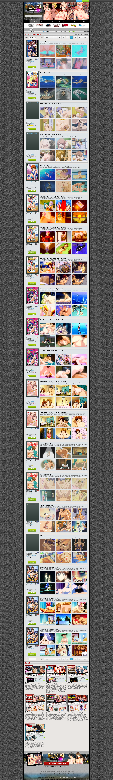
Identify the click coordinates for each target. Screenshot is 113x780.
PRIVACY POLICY (68, 771)
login (79, 1)
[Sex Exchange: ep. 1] (32, 488)
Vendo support (71, 773)
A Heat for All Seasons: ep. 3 (49, 598)
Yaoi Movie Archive (30, 723)
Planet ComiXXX (71, 694)
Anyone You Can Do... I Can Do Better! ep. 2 (53, 381)
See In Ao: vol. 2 (45, 73)
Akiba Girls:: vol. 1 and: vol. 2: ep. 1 (51, 134)
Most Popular (53, 22)
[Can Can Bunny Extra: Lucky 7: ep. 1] (32, 365)
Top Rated (44, 22)
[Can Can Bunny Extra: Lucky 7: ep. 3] (32, 303)
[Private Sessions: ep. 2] (31, 504)
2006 (31, 459)
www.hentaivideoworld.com (33, 8)
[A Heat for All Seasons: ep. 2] (32, 643)
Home (26, 22)
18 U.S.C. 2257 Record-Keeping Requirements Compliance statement (51, 771)
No (31, 60)
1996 (31, 212)
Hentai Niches (71, 665)
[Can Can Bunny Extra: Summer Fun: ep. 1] (32, 272)
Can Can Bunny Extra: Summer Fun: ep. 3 (53, 196)
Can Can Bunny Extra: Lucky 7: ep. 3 (51, 289)
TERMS (73, 771)
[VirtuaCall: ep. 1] (32, 56)
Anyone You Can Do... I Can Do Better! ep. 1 (53, 412)
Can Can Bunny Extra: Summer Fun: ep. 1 (53, 258)
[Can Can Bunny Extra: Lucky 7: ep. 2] (32, 334)
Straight (32, 61)
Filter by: (26, 31)
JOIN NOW (86, 1)
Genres (69, 22)
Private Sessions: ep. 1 (47, 536)
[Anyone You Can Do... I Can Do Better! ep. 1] (32, 426)
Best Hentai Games (51, 665)
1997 (31, 58)
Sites (75, 22)
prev (43, 11)
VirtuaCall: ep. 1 (45, 42)
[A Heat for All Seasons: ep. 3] (32, 612)
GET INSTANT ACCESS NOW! (56, 764)
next (89, 11)
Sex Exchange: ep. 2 (46, 443)
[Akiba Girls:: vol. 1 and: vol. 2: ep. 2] (47, 113)
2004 (31, 397)
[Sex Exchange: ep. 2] (32, 457)
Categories (62, 22)
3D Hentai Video (29, 665)
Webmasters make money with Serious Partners (67, 777)
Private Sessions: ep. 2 (47, 505)
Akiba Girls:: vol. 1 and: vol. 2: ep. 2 (51, 103)
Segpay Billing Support (55, 773)
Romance (45, 31)
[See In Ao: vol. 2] (32, 87)
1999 (31, 583)
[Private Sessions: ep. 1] (31, 535)
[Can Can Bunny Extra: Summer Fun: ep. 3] (32, 210)
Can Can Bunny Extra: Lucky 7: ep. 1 (51, 350)
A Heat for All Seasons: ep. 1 (49, 567)
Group (32, 401)
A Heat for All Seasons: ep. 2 (49, 629)
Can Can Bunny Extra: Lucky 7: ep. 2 (51, 320)
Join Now (85, 22)
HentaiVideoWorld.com (28, 1)
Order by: (26, 37)
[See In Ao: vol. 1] (32, 179)
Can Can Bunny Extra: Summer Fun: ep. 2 (53, 227)
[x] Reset (86, 31)
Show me (72, 31)
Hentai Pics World (29, 694)
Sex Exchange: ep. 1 (46, 474)
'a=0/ (31, 29)
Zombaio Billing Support (63, 773)
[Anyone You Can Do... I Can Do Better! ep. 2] (47, 390)
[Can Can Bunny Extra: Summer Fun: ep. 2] (32, 241)
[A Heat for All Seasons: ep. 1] (32, 581)
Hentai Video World (51, 694)
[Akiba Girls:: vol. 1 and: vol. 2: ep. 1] (32, 134)
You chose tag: (27, 29)
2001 (31, 181)
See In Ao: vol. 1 (45, 165)
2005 (31, 150)
